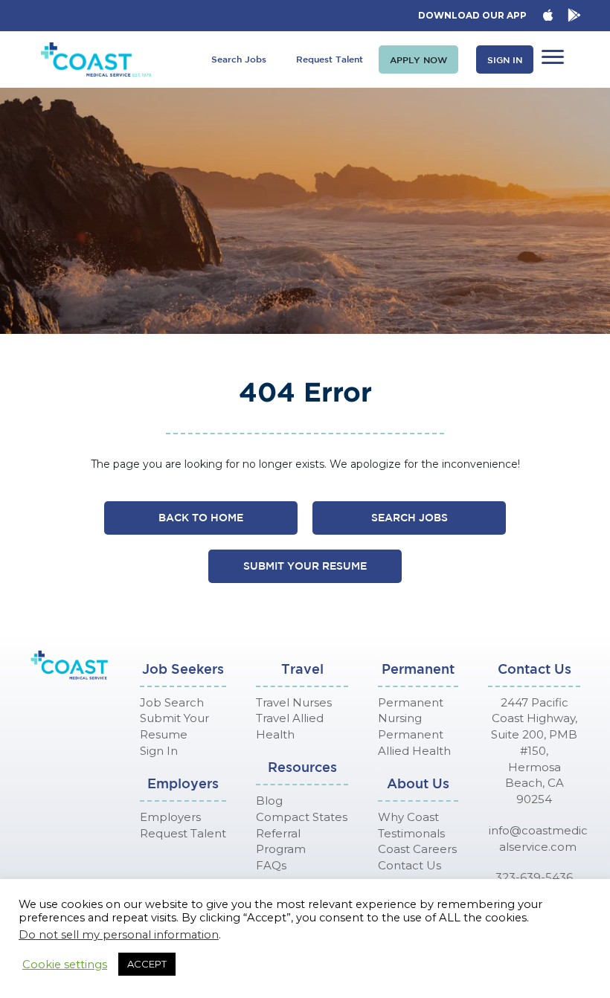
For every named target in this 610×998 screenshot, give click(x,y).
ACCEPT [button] (147, 964)
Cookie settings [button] (64, 964)
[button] (418, 59)
